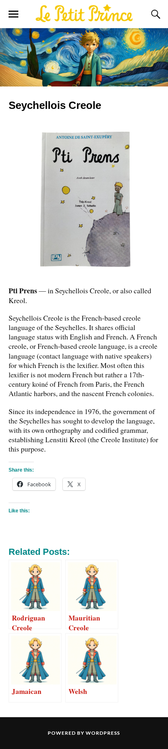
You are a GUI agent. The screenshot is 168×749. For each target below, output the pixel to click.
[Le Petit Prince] (84, 13)
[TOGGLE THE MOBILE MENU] (13, 14)
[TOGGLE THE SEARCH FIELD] (154, 14)
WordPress (103, 733)
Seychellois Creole (55, 105)
